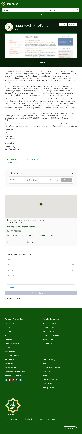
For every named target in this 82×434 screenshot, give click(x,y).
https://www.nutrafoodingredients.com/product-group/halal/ (34, 235)
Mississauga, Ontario (51, 335)
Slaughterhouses (12, 343)
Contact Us (47, 384)
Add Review (20, 29)
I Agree (11, 287)
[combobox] (64, 10)
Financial (8, 339)
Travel (7, 335)
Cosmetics (9, 323)
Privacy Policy (48, 388)
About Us (9, 364)
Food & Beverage (12, 355)
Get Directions (16, 222)
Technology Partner (13, 376)
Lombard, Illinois (49, 343)
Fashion (8, 331)
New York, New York (50, 323)
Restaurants (10, 351)
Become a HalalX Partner (15, 372)
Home (45, 364)
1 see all (41, 62)
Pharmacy (9, 327)
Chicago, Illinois (48, 331)
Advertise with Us (12, 368)
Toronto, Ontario (49, 327)
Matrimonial (10, 347)
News (44, 376)
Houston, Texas (48, 339)
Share (73, 24)
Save (63, 24)
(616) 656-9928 (15, 231)
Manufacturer (32, 160)
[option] (41, 45)
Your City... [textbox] (58, 10)
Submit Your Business (51, 368)
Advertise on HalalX (50, 380)
